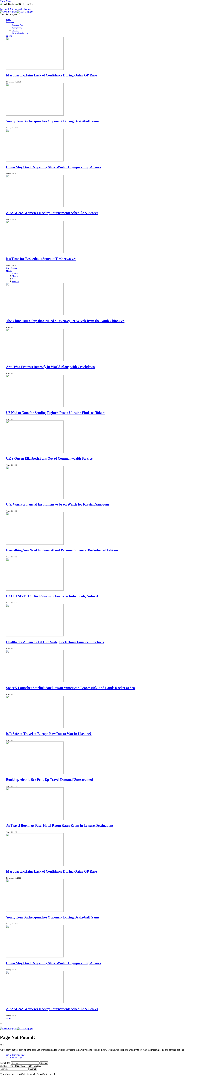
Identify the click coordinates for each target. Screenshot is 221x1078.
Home (8, 19)
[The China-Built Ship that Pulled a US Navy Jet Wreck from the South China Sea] (35, 314)
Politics (15, 273)
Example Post (17, 25)
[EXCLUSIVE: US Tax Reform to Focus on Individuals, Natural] (35, 589)
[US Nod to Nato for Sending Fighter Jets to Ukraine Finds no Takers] (35, 406)
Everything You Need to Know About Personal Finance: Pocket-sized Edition (62, 550)
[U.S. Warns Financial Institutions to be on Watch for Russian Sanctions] (35, 498)
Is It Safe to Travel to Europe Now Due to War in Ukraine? (49, 734)
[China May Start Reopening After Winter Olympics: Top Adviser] (35, 160)
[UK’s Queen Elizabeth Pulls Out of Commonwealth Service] (35, 452)
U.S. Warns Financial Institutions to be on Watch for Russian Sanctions (57, 504)
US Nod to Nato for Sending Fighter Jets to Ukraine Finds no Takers (55, 413)
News (14, 279)
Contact (15, 30)
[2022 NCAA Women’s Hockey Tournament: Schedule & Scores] (35, 206)
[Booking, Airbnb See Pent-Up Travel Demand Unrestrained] (35, 773)
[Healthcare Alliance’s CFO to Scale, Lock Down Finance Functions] (35, 635)
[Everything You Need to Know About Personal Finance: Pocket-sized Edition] (35, 544)
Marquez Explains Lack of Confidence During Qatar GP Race (51, 75)
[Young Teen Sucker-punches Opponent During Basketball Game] (35, 114)
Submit (33, 1069)
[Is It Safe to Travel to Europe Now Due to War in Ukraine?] (35, 727)
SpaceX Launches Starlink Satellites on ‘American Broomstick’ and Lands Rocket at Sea (70, 688)
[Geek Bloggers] (16, 11)
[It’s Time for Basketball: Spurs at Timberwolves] (35, 252)
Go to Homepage (14, 1057)
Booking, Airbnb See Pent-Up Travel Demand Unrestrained (49, 780)
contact (9, 1018)
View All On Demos (20, 33)
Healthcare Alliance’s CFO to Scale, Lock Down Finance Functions (55, 642)
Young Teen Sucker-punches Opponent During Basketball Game (53, 121)
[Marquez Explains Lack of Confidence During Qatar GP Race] (35, 69)
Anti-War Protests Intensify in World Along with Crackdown (50, 367)
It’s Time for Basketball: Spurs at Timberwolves (41, 259)
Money (15, 276)
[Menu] (1, 1026)
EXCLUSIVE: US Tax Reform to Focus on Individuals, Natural (52, 596)
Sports (9, 36)
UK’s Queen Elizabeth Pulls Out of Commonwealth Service (49, 458)
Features (10, 22)
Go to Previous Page (16, 1055)
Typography (17, 28)
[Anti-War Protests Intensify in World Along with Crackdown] (35, 360)
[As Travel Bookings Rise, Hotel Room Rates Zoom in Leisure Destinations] (35, 819)
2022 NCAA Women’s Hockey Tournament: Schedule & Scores (52, 213)
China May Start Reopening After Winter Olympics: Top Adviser (53, 167)
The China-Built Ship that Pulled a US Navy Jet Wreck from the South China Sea (65, 321)
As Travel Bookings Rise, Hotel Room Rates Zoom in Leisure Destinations (59, 825)
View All (15, 281)
